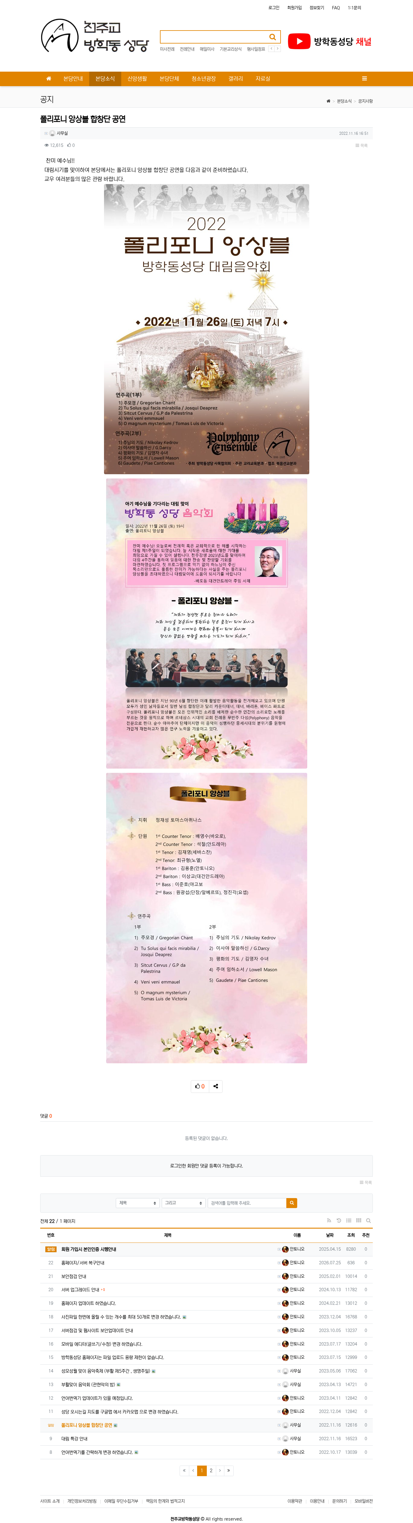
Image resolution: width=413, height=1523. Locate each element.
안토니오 (296, 1249)
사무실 (62, 133)
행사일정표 (256, 49)
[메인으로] (48, 79)
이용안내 (317, 1501)
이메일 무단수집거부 (121, 1501)
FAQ (336, 7)
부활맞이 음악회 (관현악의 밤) (88, 1384)
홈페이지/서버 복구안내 (82, 1262)
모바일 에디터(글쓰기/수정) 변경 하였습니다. (101, 1344)
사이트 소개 (50, 1501)
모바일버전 (364, 1501)
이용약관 (295, 1501)
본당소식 (344, 101)
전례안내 (187, 49)
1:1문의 (354, 7)
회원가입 (294, 7)
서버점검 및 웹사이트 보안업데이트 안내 (97, 1330)
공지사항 (365, 101)
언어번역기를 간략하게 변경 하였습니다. (97, 1452)
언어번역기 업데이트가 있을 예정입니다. (97, 1398)
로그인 (273, 7)
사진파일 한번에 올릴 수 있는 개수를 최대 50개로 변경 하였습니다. (121, 1317)
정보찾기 (317, 7)
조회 (351, 1235)
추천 (365, 1235)
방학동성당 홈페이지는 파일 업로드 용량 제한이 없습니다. (112, 1357)
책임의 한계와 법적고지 (165, 1501)
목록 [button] (363, 145)
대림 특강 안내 (74, 1438)
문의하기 (339, 1501)
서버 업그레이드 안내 (80, 1289)
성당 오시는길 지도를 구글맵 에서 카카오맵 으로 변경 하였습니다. (119, 1411)
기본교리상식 (231, 49)
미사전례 (167, 49)
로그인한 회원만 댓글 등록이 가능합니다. (206, 1165)
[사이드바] (364, 79)
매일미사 (207, 49)
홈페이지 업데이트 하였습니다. (88, 1303)
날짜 (329, 1235)
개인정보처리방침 (81, 1501)
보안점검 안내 (73, 1276)
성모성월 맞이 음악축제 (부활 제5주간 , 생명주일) (105, 1371)
